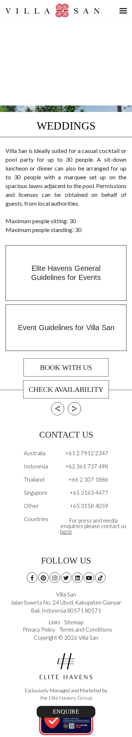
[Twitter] (66, 577)
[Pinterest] (43, 577)
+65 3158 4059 (89, 505)
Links (54, 622)
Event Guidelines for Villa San (66, 327)
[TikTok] (100, 577)
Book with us (66, 367)
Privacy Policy (39, 629)
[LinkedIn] (77, 577)
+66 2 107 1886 (88, 479)
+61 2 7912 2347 (86, 453)
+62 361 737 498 (86, 466)
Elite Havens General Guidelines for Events (66, 272)
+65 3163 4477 (89, 492)
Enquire (66, 711)
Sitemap (73, 622)
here (66, 531)
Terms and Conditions (85, 629)
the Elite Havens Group (66, 698)
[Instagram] (55, 577)
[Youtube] (89, 577)
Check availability (66, 389)
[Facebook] (32, 577)
